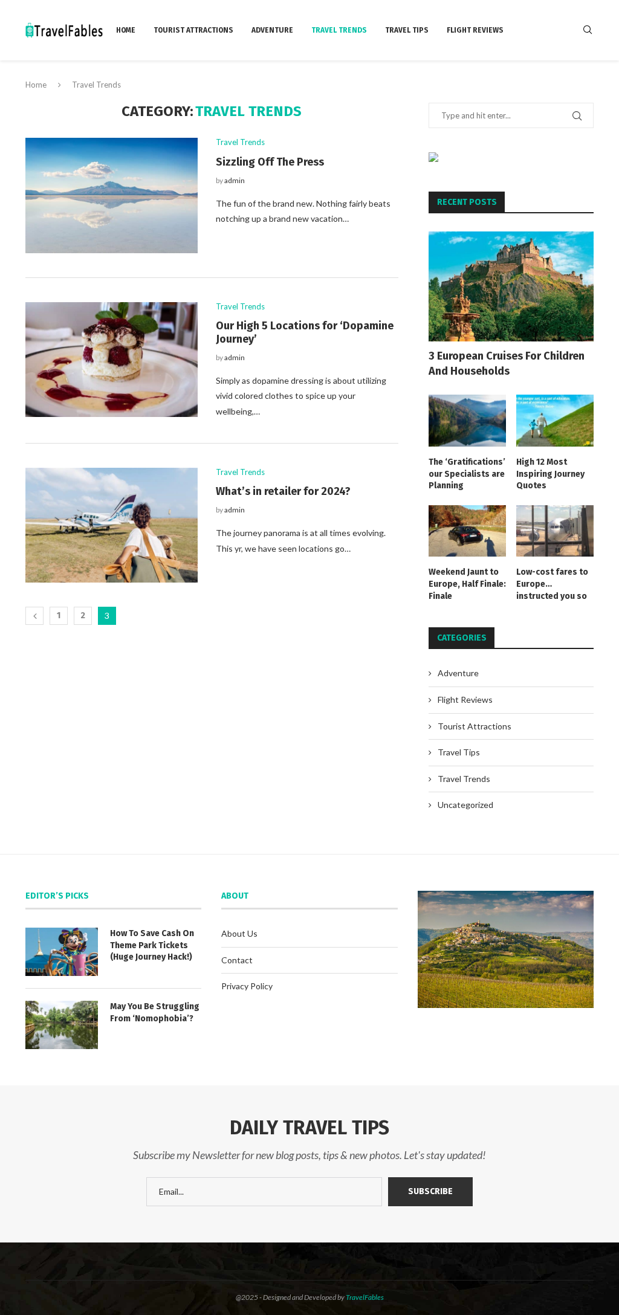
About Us (239, 933)
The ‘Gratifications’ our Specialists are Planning (467, 474)
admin (234, 180)
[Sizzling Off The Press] (111, 195)
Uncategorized (465, 805)
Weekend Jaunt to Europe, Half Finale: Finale (467, 584)
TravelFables (365, 1297)
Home (125, 30)
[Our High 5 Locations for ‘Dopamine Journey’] (111, 359)
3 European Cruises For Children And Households (507, 363)
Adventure (272, 30)
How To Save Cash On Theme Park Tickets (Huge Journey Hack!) (152, 945)
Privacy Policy (247, 986)
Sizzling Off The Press (270, 162)
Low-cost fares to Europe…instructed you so (552, 584)
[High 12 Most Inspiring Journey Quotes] (555, 421)
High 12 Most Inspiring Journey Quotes (550, 474)
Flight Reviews (475, 30)
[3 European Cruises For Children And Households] (511, 286)
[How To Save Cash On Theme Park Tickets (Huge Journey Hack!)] (61, 952)
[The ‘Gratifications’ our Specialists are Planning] (467, 421)
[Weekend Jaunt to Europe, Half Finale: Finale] (467, 531)
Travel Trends (339, 30)
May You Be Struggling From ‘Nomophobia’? (154, 1012)
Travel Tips (407, 30)
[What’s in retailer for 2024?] (111, 525)
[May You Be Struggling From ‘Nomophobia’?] (61, 1025)
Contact (237, 960)
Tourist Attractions (193, 30)
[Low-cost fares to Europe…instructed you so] (555, 531)
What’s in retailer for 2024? (283, 491)
